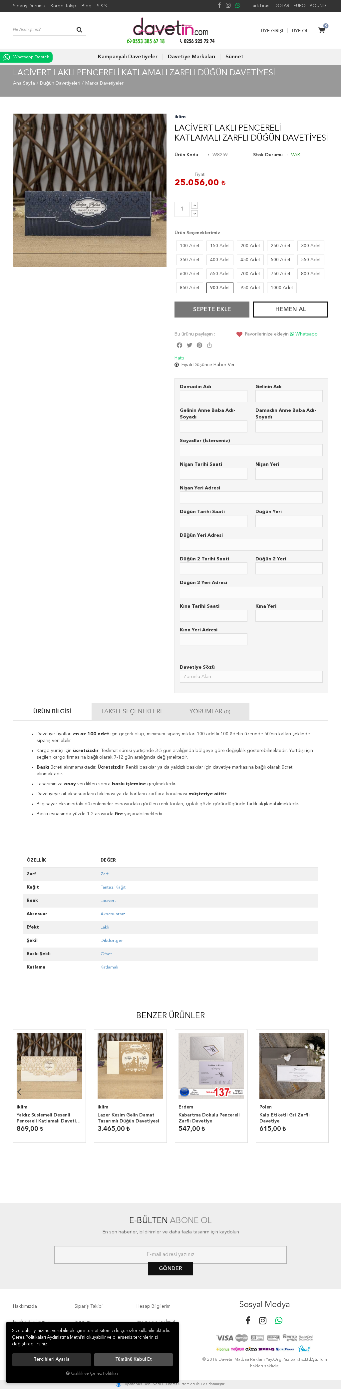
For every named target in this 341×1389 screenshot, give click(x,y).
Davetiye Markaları (191, 57)
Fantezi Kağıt (113, 887)
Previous (19, 1091)
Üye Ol (300, 31)
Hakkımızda (25, 1306)
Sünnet (234, 57)
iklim (180, 117)
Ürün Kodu (186, 155)
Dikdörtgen (112, 941)
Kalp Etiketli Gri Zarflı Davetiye (284, 1118)
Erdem (185, 1107)
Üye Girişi (272, 31)
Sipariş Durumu (29, 6)
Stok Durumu (268, 155)
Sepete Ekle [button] (212, 310)
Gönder (170, 1268)
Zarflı (106, 874)
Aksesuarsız (113, 914)
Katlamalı (109, 967)
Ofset (106, 954)
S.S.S (102, 6)
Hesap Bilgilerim (153, 1306)
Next (322, 1091)
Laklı (105, 927)
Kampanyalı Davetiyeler (128, 57)
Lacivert (108, 901)
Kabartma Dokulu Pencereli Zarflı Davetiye (209, 1118)
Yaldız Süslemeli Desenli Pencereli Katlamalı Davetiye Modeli (49, 1118)
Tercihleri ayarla (52, 1359)
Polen (265, 1107)
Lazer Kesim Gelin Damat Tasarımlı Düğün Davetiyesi (128, 1118)
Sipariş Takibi (89, 1306)
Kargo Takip (63, 6)
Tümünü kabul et (133, 1359)
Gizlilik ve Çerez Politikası (95, 1373)
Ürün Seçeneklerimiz (197, 233)
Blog (87, 6)
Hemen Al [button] (290, 310)
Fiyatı (200, 174)
